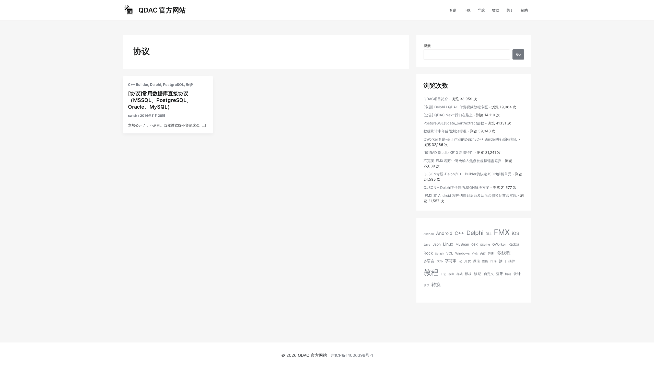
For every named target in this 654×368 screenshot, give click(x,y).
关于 (509, 10)
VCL (449, 253)
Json (437, 244)
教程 (431, 272)
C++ (459, 233)
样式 (460, 274)
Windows (462, 253)
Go (518, 54)
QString (485, 244)
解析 (508, 274)
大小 (440, 261)
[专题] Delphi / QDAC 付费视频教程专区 (456, 107)
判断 (491, 253)
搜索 (427, 45)
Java (427, 244)
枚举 (451, 274)
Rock (428, 253)
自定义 (489, 274)
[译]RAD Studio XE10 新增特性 (448, 152)
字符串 (451, 261)
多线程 (504, 253)
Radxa (513, 244)
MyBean (462, 244)
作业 (475, 253)
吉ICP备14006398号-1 (352, 355)
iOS (515, 233)
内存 (483, 253)
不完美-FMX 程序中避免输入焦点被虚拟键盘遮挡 (462, 160)
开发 (467, 261)
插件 (511, 261)
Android (444, 233)
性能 (485, 261)
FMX (502, 232)
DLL (489, 234)
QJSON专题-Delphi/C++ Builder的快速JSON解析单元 (467, 174)
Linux (448, 244)
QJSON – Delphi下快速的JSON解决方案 (456, 187)
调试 (426, 285)
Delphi (155, 84)
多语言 (429, 261)
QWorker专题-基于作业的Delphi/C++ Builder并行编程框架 (471, 139)
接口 (502, 261)
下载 (467, 10)
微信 (476, 261)
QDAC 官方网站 (162, 10)
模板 (468, 274)
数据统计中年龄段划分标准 (445, 131)
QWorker (499, 244)
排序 (494, 261)
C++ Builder (138, 84)
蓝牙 (499, 274)
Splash (439, 253)
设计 (517, 274)
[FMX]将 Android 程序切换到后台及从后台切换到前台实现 (470, 195)
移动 (478, 273)
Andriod (429, 234)
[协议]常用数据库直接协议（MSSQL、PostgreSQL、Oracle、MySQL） (159, 100)
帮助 (524, 10)
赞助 (495, 10)
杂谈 (189, 84)
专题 (452, 10)
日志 (443, 274)
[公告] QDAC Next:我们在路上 (448, 115)
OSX (474, 244)
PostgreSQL (173, 84)
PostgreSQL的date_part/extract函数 (454, 123)
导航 (481, 10)
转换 (436, 284)
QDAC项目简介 (436, 99)
